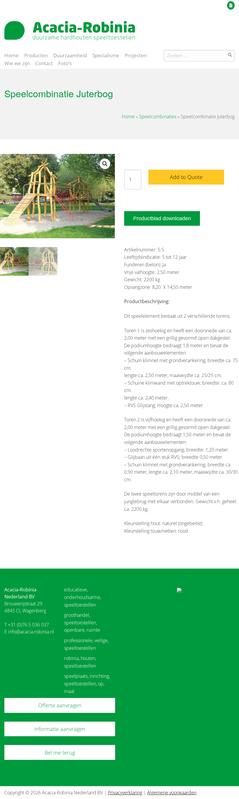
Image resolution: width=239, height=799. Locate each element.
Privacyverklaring (125, 792)
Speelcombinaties (157, 116)
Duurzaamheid (70, 55)
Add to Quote (186, 176)
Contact (44, 63)
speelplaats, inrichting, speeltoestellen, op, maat (87, 683)
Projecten (136, 55)
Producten (36, 55)
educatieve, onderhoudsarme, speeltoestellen (82, 597)
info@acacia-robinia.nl (31, 631)
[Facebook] (221, 27)
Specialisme (105, 55)
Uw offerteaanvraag (204, 4)
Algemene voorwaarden (171, 792)
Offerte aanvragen (60, 705)
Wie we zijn (17, 63)
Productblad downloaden (162, 218)
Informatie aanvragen (59, 728)
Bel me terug (60, 752)
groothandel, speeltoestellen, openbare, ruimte (82, 622)
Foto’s (65, 63)
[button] (105, 164)
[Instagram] (231, 27)
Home (11, 55)
